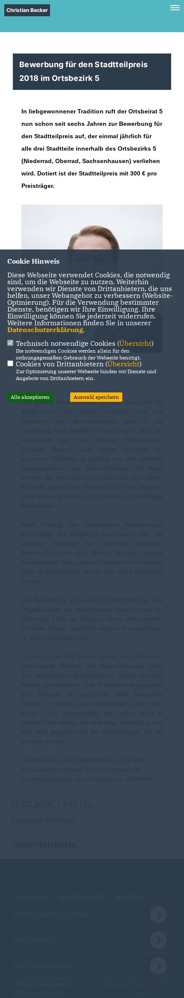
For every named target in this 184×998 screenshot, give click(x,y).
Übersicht (135, 343)
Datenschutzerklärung (45, 329)
